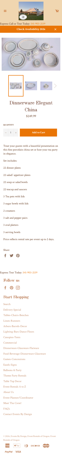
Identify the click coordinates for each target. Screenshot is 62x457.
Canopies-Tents (11, 337)
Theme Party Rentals (14, 375)
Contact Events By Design (17, 414)
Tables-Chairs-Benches (16, 315)
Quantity (8, 125)
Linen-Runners (11, 321)
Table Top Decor (12, 381)
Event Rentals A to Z (14, 386)
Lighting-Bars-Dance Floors (18, 331)
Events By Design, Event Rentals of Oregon (30, 436)
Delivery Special (12, 310)
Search (7, 304)
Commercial (10, 343)
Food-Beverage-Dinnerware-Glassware (24, 354)
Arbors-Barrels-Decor (15, 326)
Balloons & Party (12, 370)
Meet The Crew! (12, 403)
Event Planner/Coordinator (18, 398)
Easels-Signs (10, 365)
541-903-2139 (38, 24)
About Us (8, 392)
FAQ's (6, 409)
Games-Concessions (14, 359)
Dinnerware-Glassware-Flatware (21, 348)
